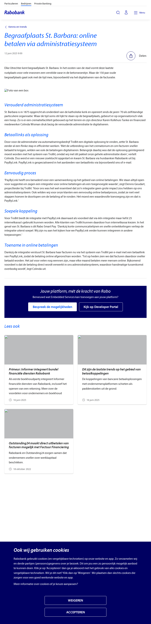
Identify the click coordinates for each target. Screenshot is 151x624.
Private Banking (42, 3)
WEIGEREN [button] (75, 600)
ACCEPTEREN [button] (75, 612)
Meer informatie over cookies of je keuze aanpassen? (46, 584)
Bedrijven (26, 3)
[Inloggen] (126, 12)
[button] (136, 55)
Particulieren (11, 3)
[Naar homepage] (15, 12)
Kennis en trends (17, 26)
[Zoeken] (118, 12)
